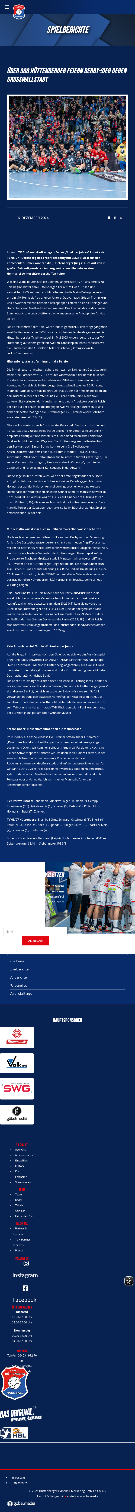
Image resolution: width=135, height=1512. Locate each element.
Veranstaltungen (22, 993)
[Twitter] (121, 218)
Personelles (18, 985)
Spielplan (20, 1211)
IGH (17, 1171)
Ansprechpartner (25, 1155)
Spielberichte (19, 969)
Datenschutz (19, 1483)
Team (18, 1194)
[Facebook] (109, 218)
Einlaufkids (21, 1160)
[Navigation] (7, 7)
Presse (19, 1250)
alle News (17, 961)
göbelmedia (90, 1496)
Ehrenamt (21, 1177)
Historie (20, 1166)
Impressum (18, 1477)
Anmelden (35, 941)
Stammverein (23, 1182)
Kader (18, 1200)
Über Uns (20, 1149)
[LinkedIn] (115, 218)
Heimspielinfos (24, 1216)
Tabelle (19, 1205)
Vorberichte (18, 977)
